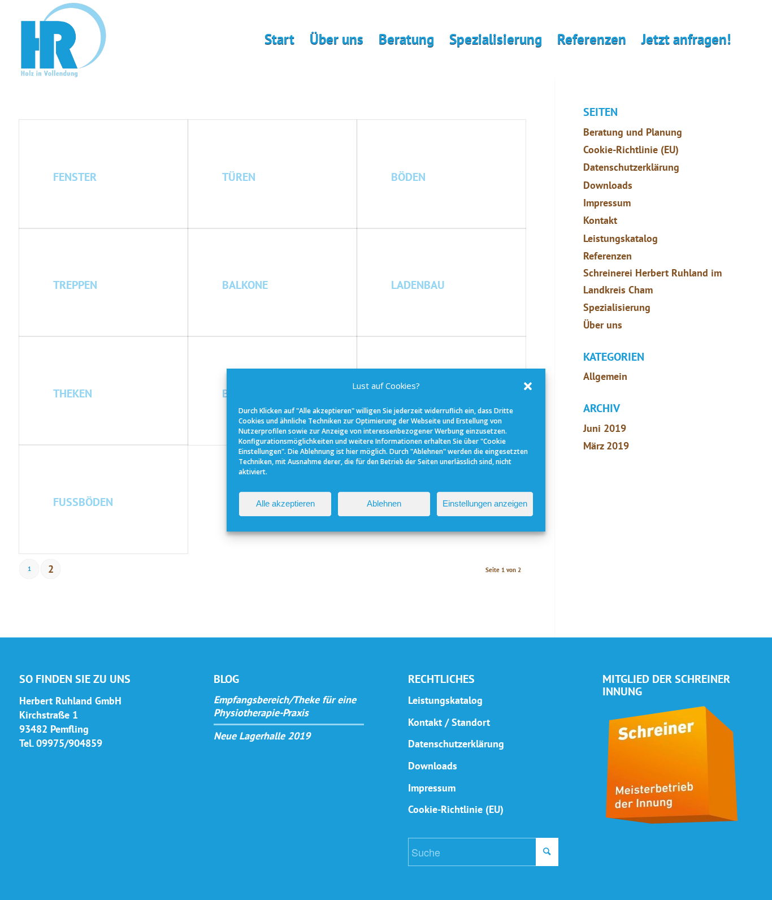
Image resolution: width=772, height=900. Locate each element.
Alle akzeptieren (285, 503)
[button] (528, 386)
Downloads (607, 185)
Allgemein (605, 376)
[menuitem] (279, 39)
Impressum (607, 202)
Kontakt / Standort (449, 722)
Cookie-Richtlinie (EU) (631, 149)
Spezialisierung (616, 307)
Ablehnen (384, 503)
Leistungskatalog (620, 238)
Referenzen (607, 255)
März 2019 (606, 445)
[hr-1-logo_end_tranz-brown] (63, 40)
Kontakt (600, 220)
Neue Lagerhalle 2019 (262, 736)
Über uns (602, 324)
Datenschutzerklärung (631, 167)
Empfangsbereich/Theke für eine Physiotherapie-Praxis (285, 706)
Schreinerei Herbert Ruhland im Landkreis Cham (652, 281)
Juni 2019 (604, 428)
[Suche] (745, 39)
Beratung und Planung (632, 132)
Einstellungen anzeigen (485, 503)
